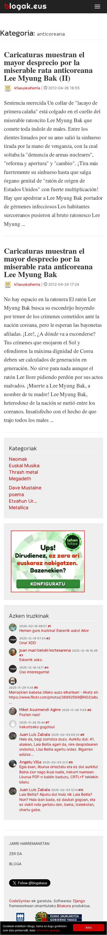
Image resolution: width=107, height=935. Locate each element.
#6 (89, 710)
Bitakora (64, 905)
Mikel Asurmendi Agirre (40, 709)
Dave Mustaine (25, 487)
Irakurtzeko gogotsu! (37, 727)
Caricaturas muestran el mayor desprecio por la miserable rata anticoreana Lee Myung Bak (48, 262)
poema (16, 494)
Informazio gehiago (48, 930)
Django (79, 901)
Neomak (18, 459)
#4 (46, 667)
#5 (36, 687)
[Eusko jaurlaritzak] (58, 918)
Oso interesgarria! (34, 672)
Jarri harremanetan (29, 843)
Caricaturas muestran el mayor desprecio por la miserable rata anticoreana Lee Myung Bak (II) (48, 65)
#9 (71, 762)
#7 (47, 722)
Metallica (18, 507)
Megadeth (20, 478)
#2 (48, 638)
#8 (82, 734)
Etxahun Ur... (23, 501)
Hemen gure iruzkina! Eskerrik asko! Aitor (54, 630)
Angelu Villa (30, 762)
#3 (21, 655)
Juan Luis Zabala (34, 734)
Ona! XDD (27, 642)
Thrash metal (23, 472)
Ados (88, 927)
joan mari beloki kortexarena (45, 650)
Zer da (15, 853)
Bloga (15, 864)
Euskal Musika (24, 465)
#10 (80, 790)
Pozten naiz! (29, 714)
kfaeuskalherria (27, 88)
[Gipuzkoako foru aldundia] (20, 919)
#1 (49, 626)
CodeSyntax (19, 901)
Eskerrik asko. (31, 659)
